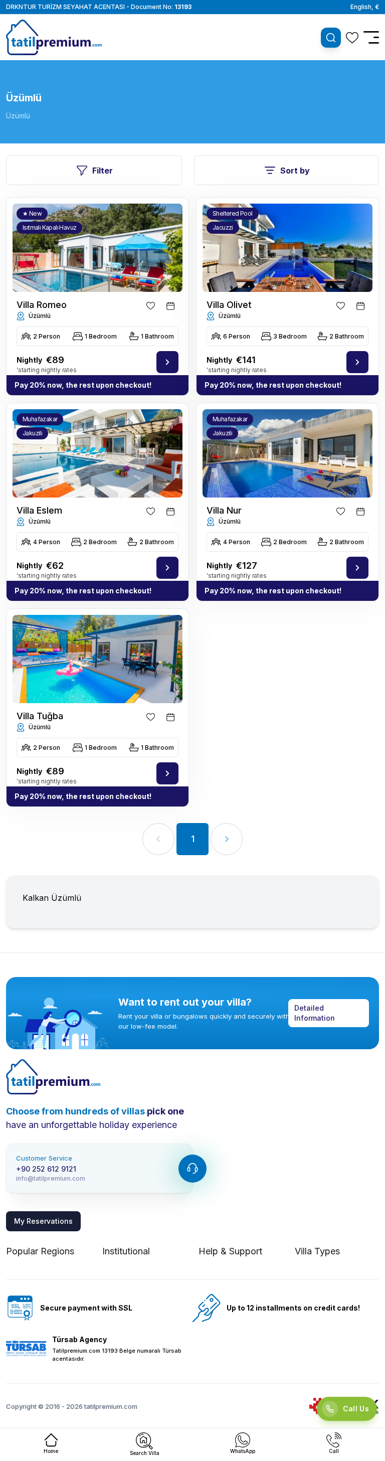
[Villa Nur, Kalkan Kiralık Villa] (357, 568)
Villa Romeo (42, 304)
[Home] (53, 1076)
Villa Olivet (229, 304)
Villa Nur (224, 510)
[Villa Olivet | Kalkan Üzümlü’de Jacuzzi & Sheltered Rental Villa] (357, 362)
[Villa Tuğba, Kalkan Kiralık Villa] (97, 659)
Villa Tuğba (40, 716)
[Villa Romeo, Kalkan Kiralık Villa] (167, 362)
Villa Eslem (39, 510)
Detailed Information (314, 1013)
